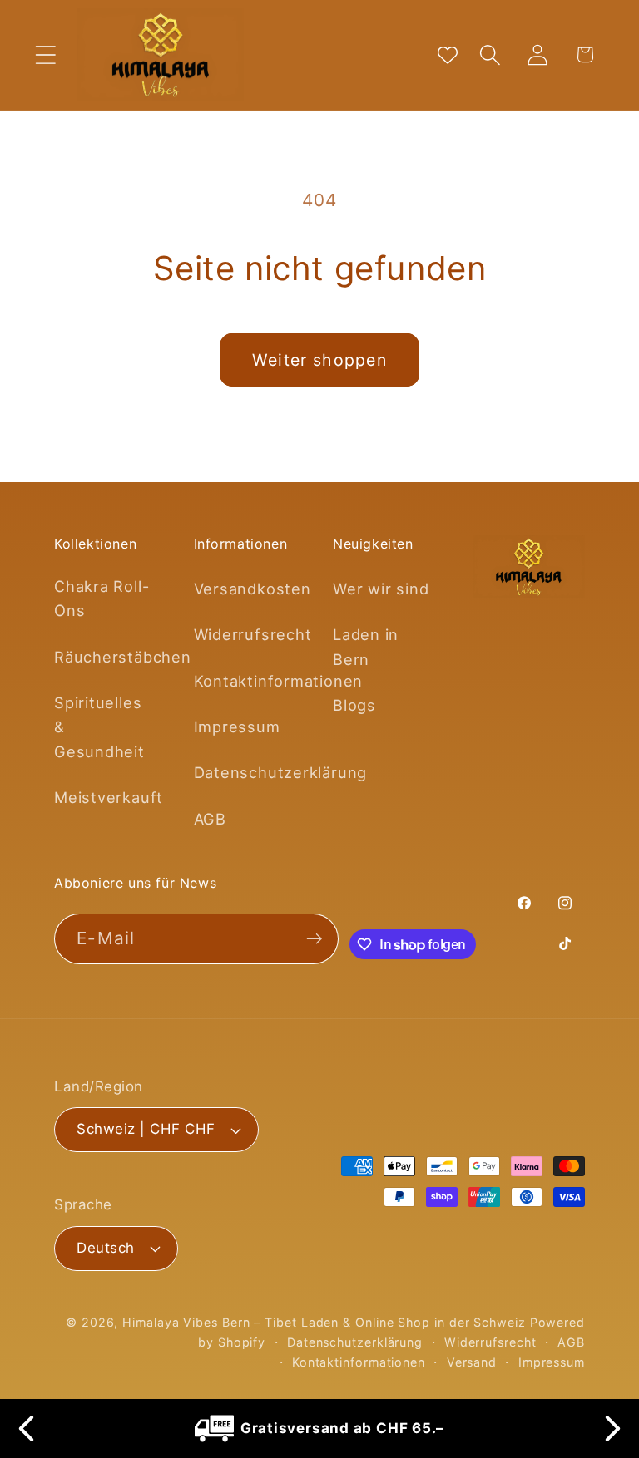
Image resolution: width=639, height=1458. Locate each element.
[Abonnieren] (314, 939)
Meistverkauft (108, 797)
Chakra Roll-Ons (101, 598)
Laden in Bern (366, 646)
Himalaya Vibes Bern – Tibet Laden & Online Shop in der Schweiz (323, 1322)
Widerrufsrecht (253, 634)
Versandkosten (252, 588)
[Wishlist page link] (448, 55)
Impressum (237, 726)
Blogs (354, 705)
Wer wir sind (380, 588)
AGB (210, 819)
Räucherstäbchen (122, 657)
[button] (45, 54)
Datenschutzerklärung (281, 772)
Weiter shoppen (319, 360)
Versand (472, 1362)
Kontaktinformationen (279, 681)
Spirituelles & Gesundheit (99, 727)
